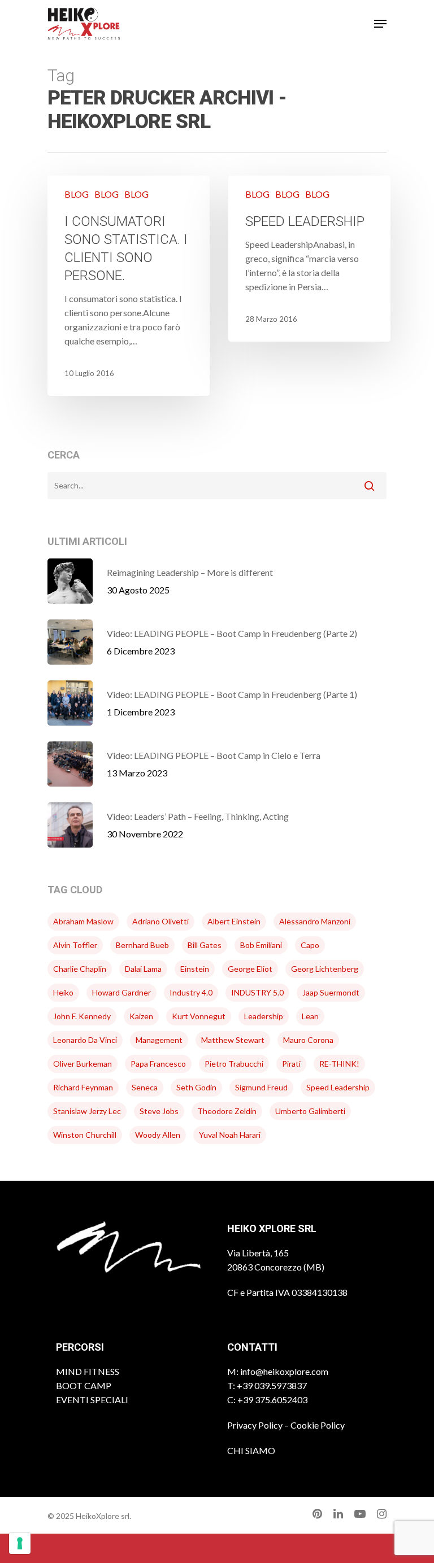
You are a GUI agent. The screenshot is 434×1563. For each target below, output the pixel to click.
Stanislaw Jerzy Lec (87, 1111)
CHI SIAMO (251, 1450)
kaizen (141, 1016)
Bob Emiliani (261, 945)
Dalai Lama (143, 968)
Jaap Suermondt (330, 992)
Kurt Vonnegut (198, 1016)
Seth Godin (196, 1087)
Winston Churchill (84, 1134)
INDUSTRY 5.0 (257, 992)
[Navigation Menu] (380, 23)
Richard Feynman (83, 1087)
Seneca (145, 1087)
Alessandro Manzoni (314, 921)
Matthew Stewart (232, 1040)
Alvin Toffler (75, 945)
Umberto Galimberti (310, 1111)
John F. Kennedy (82, 1016)
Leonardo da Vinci (85, 1040)
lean (310, 1016)
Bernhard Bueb (142, 945)
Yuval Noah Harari (230, 1134)
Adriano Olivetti (160, 921)
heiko (63, 992)
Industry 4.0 (191, 992)
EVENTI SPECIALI (92, 1399)
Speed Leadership (338, 1087)
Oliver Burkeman (82, 1063)
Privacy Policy (255, 1425)
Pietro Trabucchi (234, 1063)
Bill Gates (205, 945)
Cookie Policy (317, 1425)
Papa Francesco (158, 1063)
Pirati (291, 1063)
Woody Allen (157, 1134)
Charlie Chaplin (79, 968)
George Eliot (250, 968)
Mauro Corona (308, 1040)
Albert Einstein (234, 921)
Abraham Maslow (83, 921)
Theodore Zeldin (227, 1111)
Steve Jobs (159, 1111)
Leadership (263, 1016)
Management (159, 1040)
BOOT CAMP (83, 1385)
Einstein (194, 968)
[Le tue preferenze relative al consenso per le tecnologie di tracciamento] (20, 1543)
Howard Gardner (121, 992)
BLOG (76, 194)
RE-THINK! (339, 1063)
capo (310, 945)
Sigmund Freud (261, 1087)
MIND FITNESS (87, 1371)
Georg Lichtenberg (324, 968)
